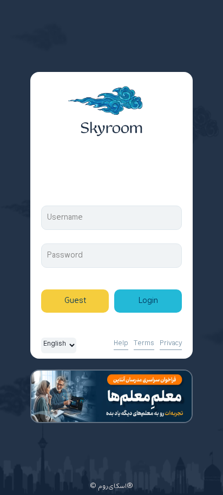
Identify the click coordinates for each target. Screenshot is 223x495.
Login (148, 301)
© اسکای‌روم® (111, 486)
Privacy (171, 343)
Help (121, 343)
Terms (144, 343)
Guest (75, 301)
